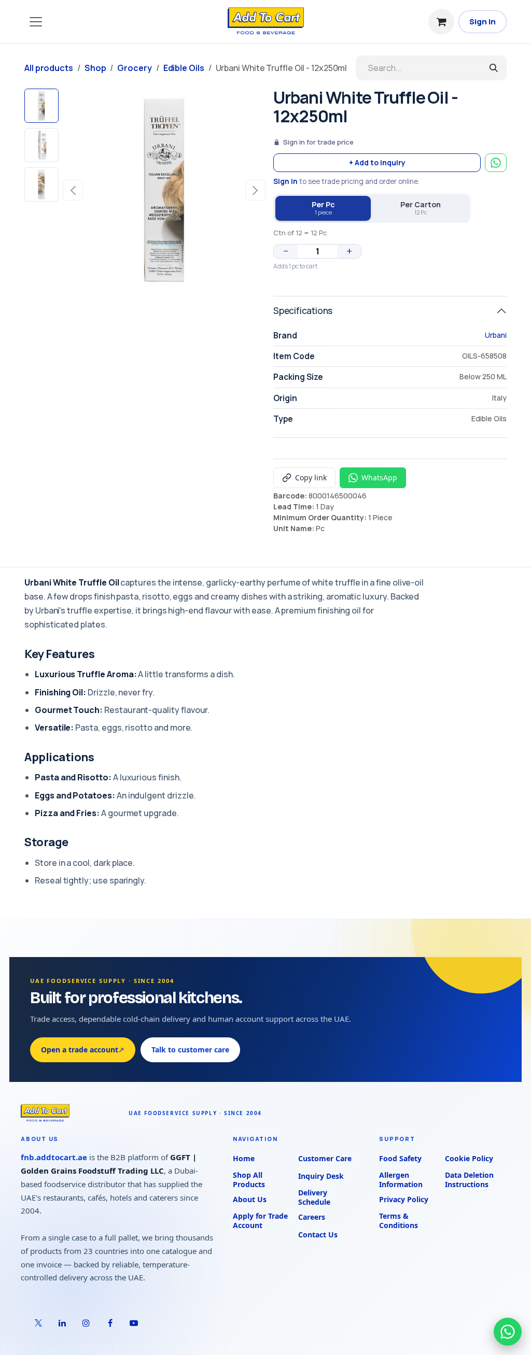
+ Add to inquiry (377, 162)
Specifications (302, 311)
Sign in (482, 21)
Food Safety (400, 1158)
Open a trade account (82, 1049)
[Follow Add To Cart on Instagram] (86, 1323)
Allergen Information (401, 1180)
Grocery (134, 68)
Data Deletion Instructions (469, 1180)
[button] (73, 190)
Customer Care (325, 1158)
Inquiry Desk (321, 1176)
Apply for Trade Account (260, 1220)
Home (244, 1158)
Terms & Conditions (398, 1220)
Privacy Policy (403, 1199)
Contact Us (318, 1234)
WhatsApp (379, 477)
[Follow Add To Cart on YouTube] (134, 1323)
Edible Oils (183, 68)
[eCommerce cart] (441, 22)
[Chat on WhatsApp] (508, 1332)
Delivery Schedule (314, 1197)
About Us (250, 1199)
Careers (311, 1217)
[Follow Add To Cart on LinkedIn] (62, 1323)
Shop (95, 68)
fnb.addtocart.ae (54, 1157)
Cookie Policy (469, 1158)
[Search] (494, 67)
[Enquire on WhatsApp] (496, 162)
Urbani (496, 335)
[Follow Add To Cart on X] (38, 1323)
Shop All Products (249, 1180)
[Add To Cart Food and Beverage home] (69, 1113)
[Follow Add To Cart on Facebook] (110, 1323)
